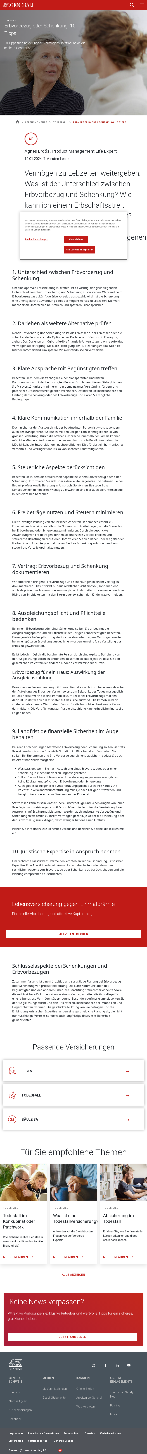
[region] (73, 236)
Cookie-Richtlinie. (42, 229)
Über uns (14, 1392)
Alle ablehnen (75, 239)
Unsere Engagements (121, 1379)
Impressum (16, 1433)
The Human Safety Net (121, 1394)
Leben (27, 1071)
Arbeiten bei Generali (89, 1397)
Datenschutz (72, 1433)
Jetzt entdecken (73, 934)
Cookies (90, 1433)
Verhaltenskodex (110, 1433)
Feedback (15, 1419)
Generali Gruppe (64, 1440)
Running (115, 1405)
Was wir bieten (85, 1406)
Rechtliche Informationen (43, 1433)
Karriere (83, 1378)
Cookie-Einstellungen (36, 239)
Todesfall (31, 1095)
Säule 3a (30, 1119)
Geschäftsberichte (54, 1397)
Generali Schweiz (16, 1379)
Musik (113, 1414)
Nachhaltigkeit (18, 1401)
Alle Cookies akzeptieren (79, 249)
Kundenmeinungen (20, 1410)
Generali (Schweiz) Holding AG (27, 1450)
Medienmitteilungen (54, 1388)
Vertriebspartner (38, 1440)
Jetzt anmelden (72, 1337)
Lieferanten (16, 1440)
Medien (48, 1378)
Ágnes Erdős (52, 167)
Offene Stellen (85, 1388)
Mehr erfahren (16, 1257)
